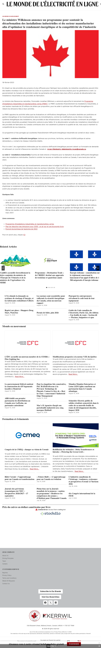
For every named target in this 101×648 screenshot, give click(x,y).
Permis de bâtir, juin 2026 (48, 313)
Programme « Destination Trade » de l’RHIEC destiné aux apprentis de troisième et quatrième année (49, 275)
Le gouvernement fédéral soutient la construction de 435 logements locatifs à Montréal (19, 386)
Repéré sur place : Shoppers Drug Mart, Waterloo (19, 311)
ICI (24, 235)
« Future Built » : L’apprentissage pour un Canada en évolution (51, 478)
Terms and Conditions (9, 578)
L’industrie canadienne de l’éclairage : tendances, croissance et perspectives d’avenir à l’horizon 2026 (83, 480)
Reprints (5, 572)
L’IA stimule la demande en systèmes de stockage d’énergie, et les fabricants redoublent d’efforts (19, 298)
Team (4, 561)
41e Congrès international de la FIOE (82, 494)
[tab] (46, 287)
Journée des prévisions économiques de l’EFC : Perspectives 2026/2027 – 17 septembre (16, 492)
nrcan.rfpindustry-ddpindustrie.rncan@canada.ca (66, 149)
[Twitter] (50, 602)
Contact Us (6, 583)
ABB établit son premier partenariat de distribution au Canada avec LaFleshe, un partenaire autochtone (17, 402)
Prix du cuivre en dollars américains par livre (26, 507)
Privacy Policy (6, 575)
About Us (5, 555)
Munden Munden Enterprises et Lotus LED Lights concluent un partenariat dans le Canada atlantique (82, 387)
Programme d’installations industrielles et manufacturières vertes (30, 224)
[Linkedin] (56, 602)
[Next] (97, 268)
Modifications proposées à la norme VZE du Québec (75, 357)
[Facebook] (45, 602)
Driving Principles (8, 558)
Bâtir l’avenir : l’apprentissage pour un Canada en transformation (19, 478)
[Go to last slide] (3, 268)
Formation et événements (15, 419)
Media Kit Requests (8, 581)
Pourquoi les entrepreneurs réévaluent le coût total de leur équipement (82, 298)
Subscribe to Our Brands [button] (50, 591)
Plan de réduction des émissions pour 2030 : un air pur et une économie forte (35, 227)
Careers (4, 564)
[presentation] (15, 260)
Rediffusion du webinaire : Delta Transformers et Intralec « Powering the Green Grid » (73, 450)
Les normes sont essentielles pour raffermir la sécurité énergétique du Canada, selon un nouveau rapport (51, 299)
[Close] (99, 643)
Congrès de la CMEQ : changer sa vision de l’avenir (27, 449)
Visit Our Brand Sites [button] (50, 597)
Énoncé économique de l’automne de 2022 (21, 229)
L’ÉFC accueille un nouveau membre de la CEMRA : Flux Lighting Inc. (27, 358)
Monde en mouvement (14, 326)
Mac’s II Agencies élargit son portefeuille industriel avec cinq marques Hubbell (50, 407)
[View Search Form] (3, 4)
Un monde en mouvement (10, 16)
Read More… (19, 377)
